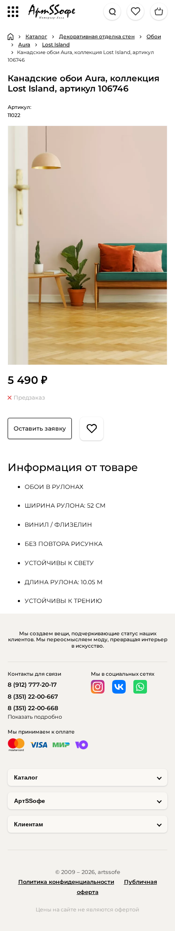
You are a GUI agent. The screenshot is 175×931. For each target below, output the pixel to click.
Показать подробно (35, 717)
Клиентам (28, 824)
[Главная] (11, 36)
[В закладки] (91, 428)
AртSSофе (29, 800)
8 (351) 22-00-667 (33, 696)
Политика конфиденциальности (66, 881)
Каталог (26, 777)
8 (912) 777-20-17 (32, 684)
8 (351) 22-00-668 (33, 708)
